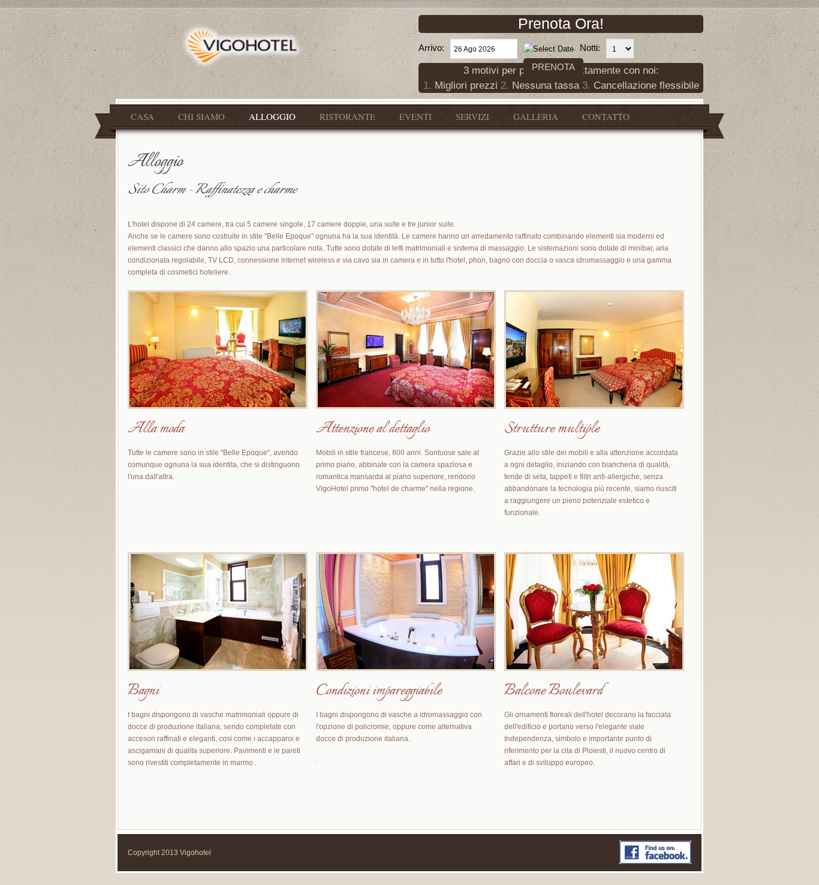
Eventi (415, 116)
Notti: (590, 48)
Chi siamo (201, 116)
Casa (142, 116)
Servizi (472, 116)
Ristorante (347, 116)
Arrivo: (431, 48)
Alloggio (272, 116)
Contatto (606, 116)
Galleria (535, 116)
